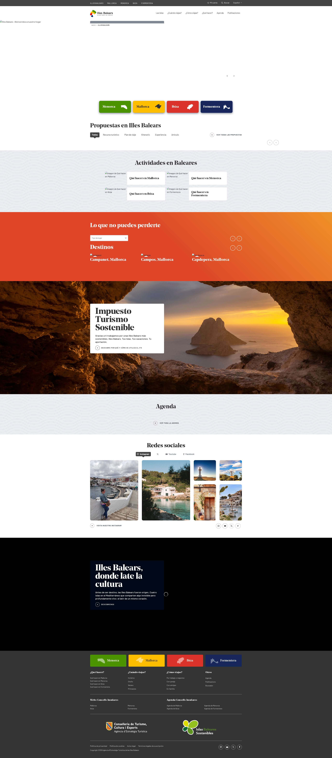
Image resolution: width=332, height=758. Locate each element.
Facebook (189, 454)
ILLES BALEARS (96, 3)
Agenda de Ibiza (173, 708)
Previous (227, 76)
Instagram (144, 454)
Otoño (130, 681)
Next (234, 76)
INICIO (93, 25)
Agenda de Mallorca (174, 705)
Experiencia (160, 134)
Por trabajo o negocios (175, 678)
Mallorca (93, 705)
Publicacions (210, 682)
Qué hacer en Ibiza (97, 684)
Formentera (132, 708)
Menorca (131, 705)
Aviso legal (131, 746)
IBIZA (135, 3)
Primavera (132, 689)
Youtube (172, 454)
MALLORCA (112, 3)
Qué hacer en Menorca (98, 681)
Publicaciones (234, 13)
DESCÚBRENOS (107, 604)
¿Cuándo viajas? (175, 13)
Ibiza (92, 708)
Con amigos (171, 685)
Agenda (220, 13)
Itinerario (145, 134)
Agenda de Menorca (212, 705)
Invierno (131, 678)
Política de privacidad (98, 746)
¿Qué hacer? (207, 13)
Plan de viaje (130, 134)
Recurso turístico (111, 134)
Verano (130, 685)
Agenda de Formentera (213, 708)
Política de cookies (117, 746)
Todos (95, 134)
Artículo (175, 134)
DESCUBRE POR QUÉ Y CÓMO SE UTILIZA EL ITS (121, 348)
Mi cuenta (213, 3)
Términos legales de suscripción (151, 746)
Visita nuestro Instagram (109, 525)
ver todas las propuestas (229, 135)
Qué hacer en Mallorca (98, 678)
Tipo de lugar (97, 238)
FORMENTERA (147, 3)
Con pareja (171, 681)
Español (236, 3)
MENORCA (125, 3)
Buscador (209, 685)
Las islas (159, 13)
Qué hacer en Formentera (100, 687)
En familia (171, 689)
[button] (270, 143)
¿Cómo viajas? (192, 13)
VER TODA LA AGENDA (169, 423)
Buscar (226, 3)
